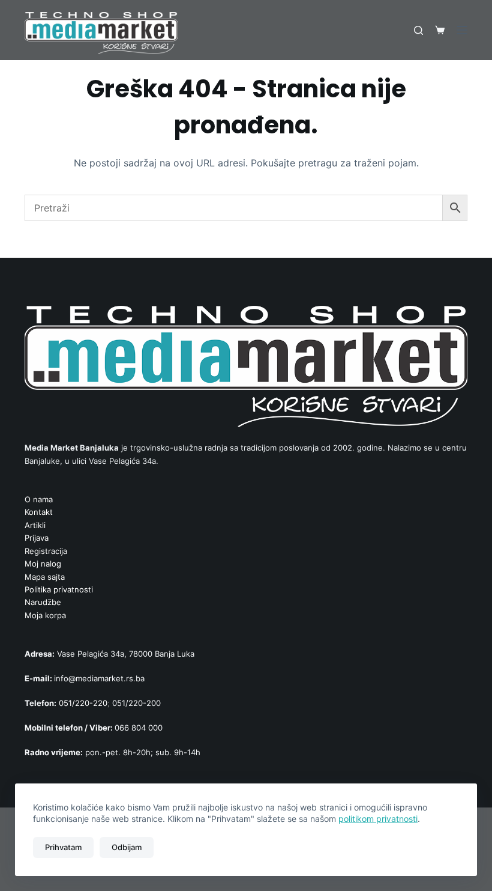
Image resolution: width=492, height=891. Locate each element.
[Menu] (462, 30)
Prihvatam (63, 847)
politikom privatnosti (378, 818)
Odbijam (127, 847)
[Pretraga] (418, 30)
